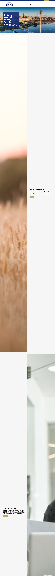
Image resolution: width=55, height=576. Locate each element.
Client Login (46, 0)
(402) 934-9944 (8, 0)
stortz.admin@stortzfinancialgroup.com (16, 0)
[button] (26, 4)
